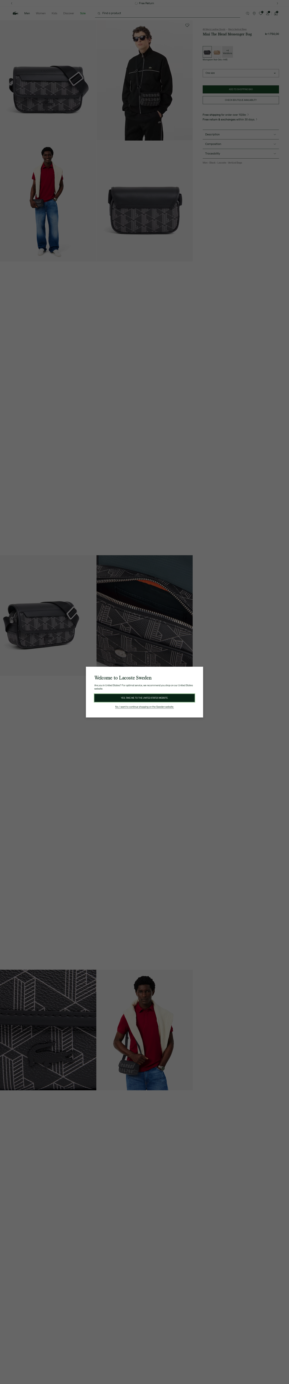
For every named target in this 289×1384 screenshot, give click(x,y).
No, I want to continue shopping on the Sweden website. (144, 707)
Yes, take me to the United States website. (144, 698)
